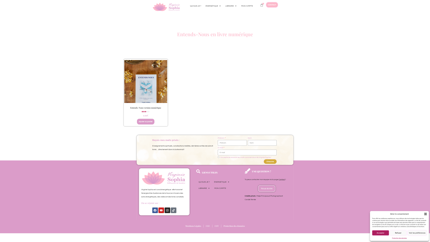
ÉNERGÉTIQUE (212, 6)
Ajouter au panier (146, 121)
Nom (250, 138)
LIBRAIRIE (229, 6)
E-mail (220, 148)
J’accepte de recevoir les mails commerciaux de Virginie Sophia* (245, 157)
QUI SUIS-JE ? (195, 6)
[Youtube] (161, 210)
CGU (208, 226)
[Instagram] (167, 210)
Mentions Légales (193, 226)
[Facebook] (155, 210)
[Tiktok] (173, 210)
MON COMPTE (247, 6)
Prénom (221, 138)
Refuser (398, 233)
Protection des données (399, 238)
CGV (217, 226)
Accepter (380, 233)
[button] (425, 214)
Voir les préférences (417, 233)
